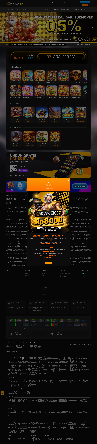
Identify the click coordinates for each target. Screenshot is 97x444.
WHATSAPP (53, 255)
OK (48, 263)
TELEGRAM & (44, 255)
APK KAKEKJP (48, 240)
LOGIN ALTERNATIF (48, 247)
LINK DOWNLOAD (48, 251)
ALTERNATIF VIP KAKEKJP (48, 244)
